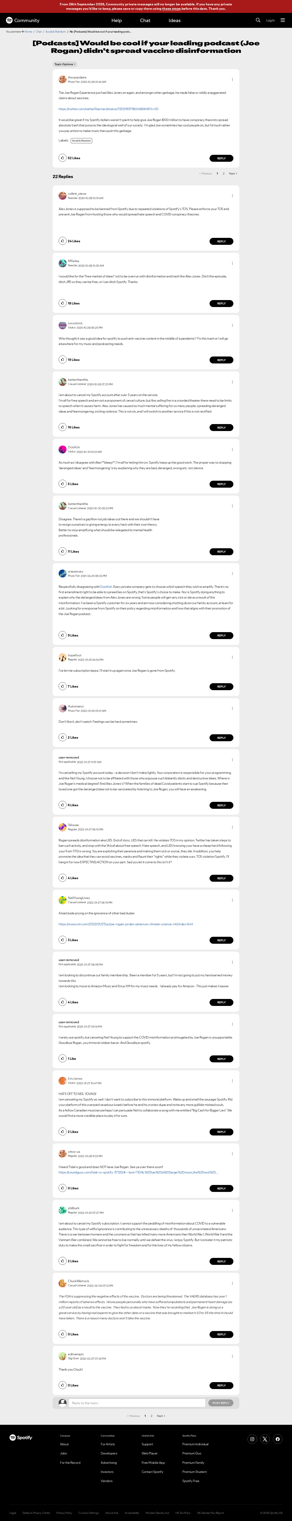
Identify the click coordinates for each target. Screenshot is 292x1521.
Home (28, 32)
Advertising (109, 1462)
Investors (107, 1472)
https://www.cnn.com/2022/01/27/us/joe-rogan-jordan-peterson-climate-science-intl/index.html (126, 924)
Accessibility (132, 1513)
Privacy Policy (64, 1513)
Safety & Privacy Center (36, 1513)
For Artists (108, 1444)
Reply (221, 158)
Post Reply (221, 1403)
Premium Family (193, 1462)
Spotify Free (190, 1481)
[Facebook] (277, 1439)
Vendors (107, 1481)
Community (27, 20)
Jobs (63, 1453)
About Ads (111, 1513)
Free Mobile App (153, 1462)
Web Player (150, 1453)
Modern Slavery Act (157, 1513)
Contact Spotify (152, 1472)
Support (147, 1444)
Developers (109, 1453)
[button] (232, 79)
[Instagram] (252, 1439)
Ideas (175, 20)
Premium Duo (191, 1453)
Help (116, 20)
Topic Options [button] (64, 64)
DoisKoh (106, 586)
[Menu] (282, 20)
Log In (270, 20)
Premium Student (194, 1472)
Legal (13, 1513)
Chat (145, 20)
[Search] (258, 20)
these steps (171, 8)
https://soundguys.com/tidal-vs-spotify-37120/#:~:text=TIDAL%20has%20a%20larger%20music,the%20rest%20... (138, 1172)
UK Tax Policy (183, 1513)
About (64, 1444)
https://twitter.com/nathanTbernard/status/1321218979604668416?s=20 (108, 109)
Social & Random (55, 32)
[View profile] (63, 79)
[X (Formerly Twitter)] (265, 1439)
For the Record (70, 1462)
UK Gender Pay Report (210, 1513)
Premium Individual (195, 1444)
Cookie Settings (88, 1513)
